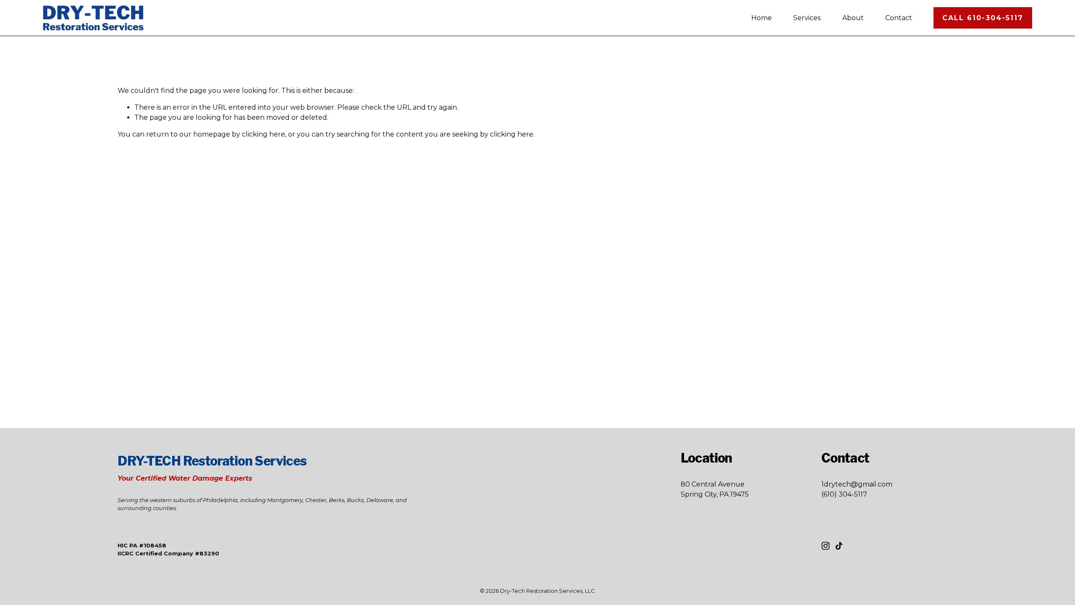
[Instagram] (825, 546)
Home (761, 18)
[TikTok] (839, 546)
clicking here (263, 134)
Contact (898, 18)
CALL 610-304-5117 (982, 18)
